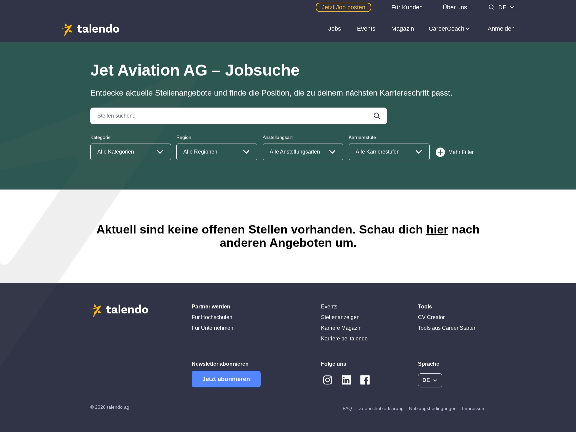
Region (183, 137)
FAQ (347, 408)
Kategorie (100, 137)
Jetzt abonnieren (226, 379)
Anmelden (501, 28)
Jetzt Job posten (343, 7)
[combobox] (130, 152)
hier (437, 229)
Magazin (402, 28)
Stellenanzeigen (340, 317)
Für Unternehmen (212, 328)
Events (366, 28)
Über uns (455, 7)
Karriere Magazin (341, 328)
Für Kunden (407, 7)
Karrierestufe (362, 137)
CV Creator (431, 317)
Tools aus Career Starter (446, 328)
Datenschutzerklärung (380, 408)
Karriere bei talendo (344, 338)
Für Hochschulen (212, 317)
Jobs (334, 28)
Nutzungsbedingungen (433, 408)
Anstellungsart (278, 137)
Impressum (474, 408)
